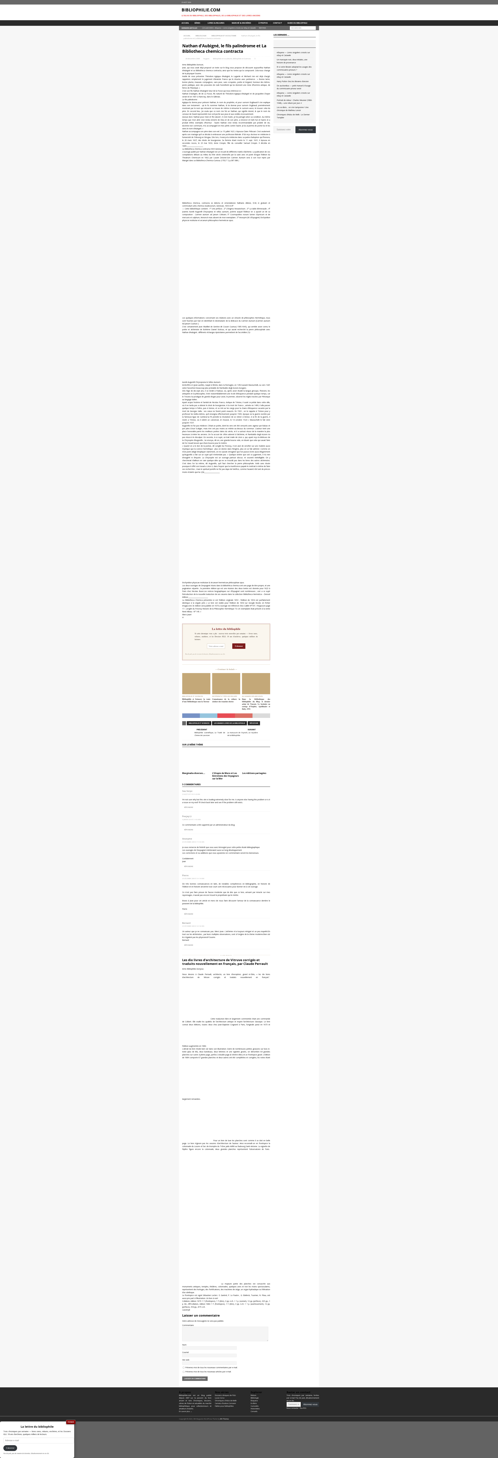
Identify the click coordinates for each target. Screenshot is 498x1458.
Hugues (206, 58)
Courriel (185, 1352)
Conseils (254, 1411)
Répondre (188, 807)
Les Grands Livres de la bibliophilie (229, 723)
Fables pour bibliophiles (224, 1406)
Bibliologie (201, 35)
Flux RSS (303, 1408)
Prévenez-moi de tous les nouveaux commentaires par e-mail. (211, 1367)
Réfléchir (254, 723)
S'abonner (239, 646)
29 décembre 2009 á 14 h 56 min (193, 926)
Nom (184, 1345)
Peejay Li (187, 816)
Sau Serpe (187, 791)
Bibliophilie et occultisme (222, 58)
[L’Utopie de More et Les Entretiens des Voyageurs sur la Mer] (226, 760)
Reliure (253, 1395)
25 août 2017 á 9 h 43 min (191, 794)
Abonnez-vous (306, 129)
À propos (263, 23)
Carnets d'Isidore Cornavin (225, 1403)
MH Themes (224, 1419)
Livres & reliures (216, 23)
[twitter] (316, 2)
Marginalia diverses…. (193, 773)
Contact (277, 23)
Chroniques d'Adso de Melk (226, 1400)
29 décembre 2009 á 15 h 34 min (193, 878)
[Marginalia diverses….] (196, 760)
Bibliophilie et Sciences (242, 58)
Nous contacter (293, 1408)
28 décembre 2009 (192, 58)
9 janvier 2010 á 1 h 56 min (191, 819)
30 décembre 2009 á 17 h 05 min (193, 842)
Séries (197, 23)
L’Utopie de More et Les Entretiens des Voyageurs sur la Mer (225, 776)
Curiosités (255, 1406)
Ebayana (254, 1400)
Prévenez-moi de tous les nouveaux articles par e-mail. (208, 1371)
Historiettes (255, 1408)
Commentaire (188, 1325)
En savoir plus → (185, 1411)
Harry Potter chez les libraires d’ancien (293, 81)
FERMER (71, 1422)
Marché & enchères (241, 23)
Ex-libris (254, 1403)
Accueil (185, 23)
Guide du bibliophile (297, 23)
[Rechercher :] (303, 28)
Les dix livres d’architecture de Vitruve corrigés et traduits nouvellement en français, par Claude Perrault (225, 962)
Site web (185, 1360)
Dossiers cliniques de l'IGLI (225, 1395)
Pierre (185, 875)
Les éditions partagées (254, 773)
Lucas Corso (219, 1398)
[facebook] (311, 2)
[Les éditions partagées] (256, 760)
